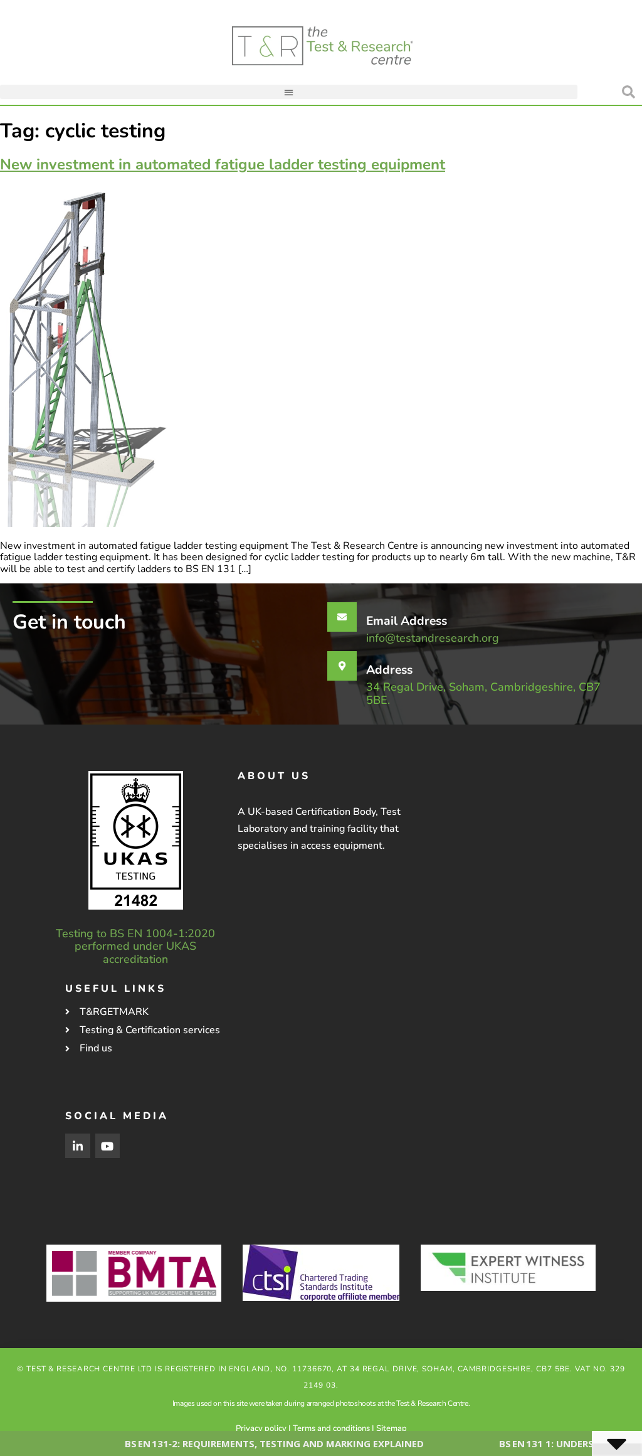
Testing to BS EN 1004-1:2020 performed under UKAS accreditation (135, 946)
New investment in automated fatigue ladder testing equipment (222, 164)
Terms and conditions (331, 1428)
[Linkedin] (77, 1146)
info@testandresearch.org (432, 638)
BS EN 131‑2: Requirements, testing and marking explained (233, 1443)
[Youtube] (107, 1146)
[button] (288, 92)
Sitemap (391, 1428)
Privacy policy (261, 1428)
